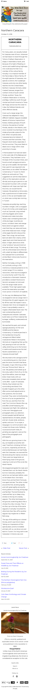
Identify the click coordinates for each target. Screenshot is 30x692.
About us (15, 668)
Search (15, 666)
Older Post (6, 548)
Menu (5, 1)
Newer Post (23, 548)
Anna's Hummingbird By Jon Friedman (14, 557)
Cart (27, 1)
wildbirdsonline (16, 686)
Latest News (15, 607)
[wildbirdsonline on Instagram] (17, 676)
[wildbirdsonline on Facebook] (13, 676)
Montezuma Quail (7, 588)
